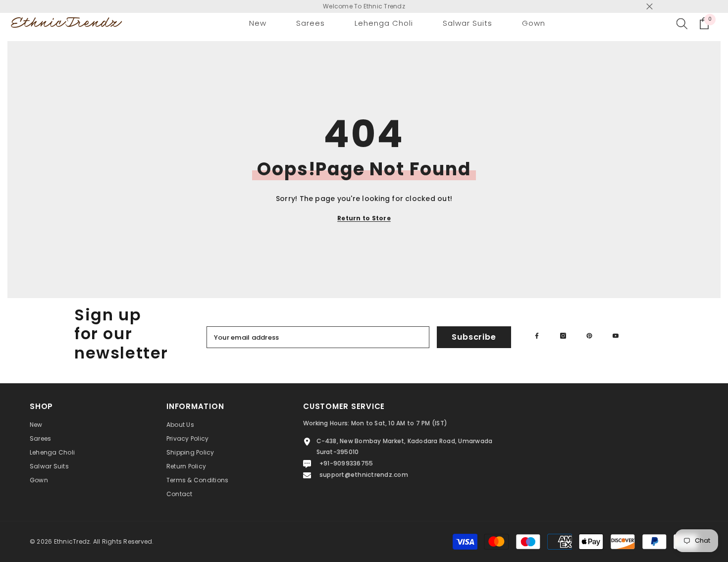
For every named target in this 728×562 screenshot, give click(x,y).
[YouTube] (615, 335)
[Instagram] (563, 335)
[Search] (682, 23)
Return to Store (364, 218)
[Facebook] (536, 335)
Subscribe (474, 337)
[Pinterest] (589, 335)
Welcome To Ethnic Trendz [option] (364, 6)
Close (649, 6)
